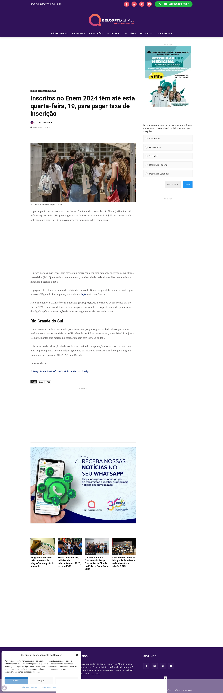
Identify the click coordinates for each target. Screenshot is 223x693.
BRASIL (33, 91)
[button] (76, 655)
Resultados (172, 184)
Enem (41, 382)
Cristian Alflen (45, 122)
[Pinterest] (73, 135)
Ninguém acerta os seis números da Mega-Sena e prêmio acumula (42, 562)
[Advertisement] (83, 66)
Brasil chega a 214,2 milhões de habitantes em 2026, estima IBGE (69, 562)
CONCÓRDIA (90, 554)
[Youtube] (149, 4)
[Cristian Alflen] (32, 122)
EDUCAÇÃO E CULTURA (47, 91)
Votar (187, 184)
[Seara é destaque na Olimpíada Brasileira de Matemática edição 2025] (124, 546)
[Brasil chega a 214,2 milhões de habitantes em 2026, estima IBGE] (70, 546)
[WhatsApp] (80, 135)
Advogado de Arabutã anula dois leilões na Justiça (60, 371)
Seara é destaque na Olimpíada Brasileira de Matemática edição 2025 (123, 562)
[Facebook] (126, 4)
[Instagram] (134, 4)
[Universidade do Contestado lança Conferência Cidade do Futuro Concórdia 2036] (97, 546)
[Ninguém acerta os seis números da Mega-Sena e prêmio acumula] (42, 546)
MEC (48, 382)
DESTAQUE (117, 554)
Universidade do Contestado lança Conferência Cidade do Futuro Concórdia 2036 (96, 563)
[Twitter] (141, 4)
